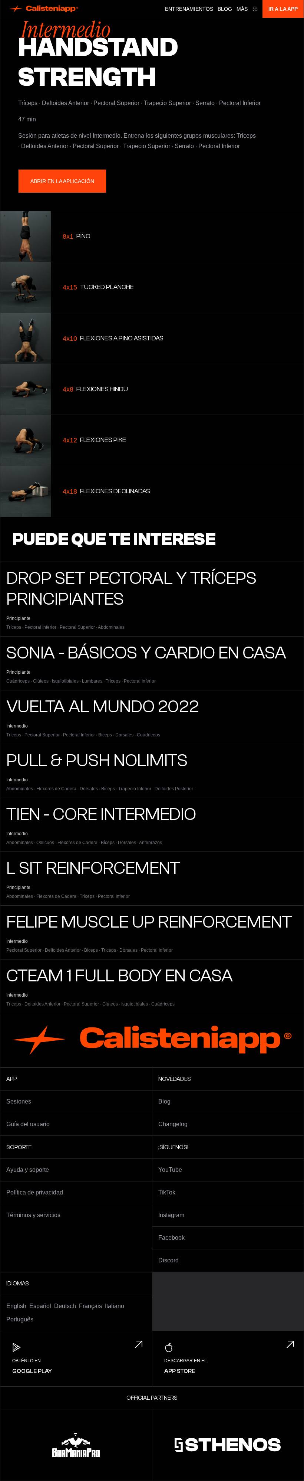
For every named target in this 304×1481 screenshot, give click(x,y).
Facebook (171, 1238)
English (16, 1306)
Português (19, 1319)
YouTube (170, 1170)
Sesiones (18, 1101)
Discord (168, 1260)
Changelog (173, 1124)
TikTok (166, 1192)
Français (90, 1306)
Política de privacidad (34, 1192)
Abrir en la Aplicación (62, 181)
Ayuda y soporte (27, 1170)
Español (40, 1306)
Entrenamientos (189, 9)
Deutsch (65, 1306)
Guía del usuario (28, 1124)
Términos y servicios (33, 1215)
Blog (225, 9)
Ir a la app (283, 9)
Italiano (114, 1306)
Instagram (171, 1215)
